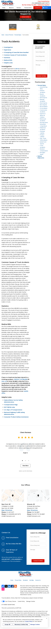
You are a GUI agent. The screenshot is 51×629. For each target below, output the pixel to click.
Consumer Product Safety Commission (16, 417)
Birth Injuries (43, 97)
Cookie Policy (21, 601)
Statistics (7, 57)
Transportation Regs (11, 404)
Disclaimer (25, 580)
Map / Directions (7, 510)
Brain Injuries (43, 103)
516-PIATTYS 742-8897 (38, 514)
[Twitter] (6, 586)
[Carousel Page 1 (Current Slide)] (22, 460)
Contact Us (37, 7)
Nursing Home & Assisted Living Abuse (44, 124)
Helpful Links (8, 63)
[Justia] (12, 586)
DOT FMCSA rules (9, 407)
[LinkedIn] (9, 586)
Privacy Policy (18, 580)
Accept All (7, 624)
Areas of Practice (9, 34)
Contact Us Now (25, 16)
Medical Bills (8, 60)
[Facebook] (3, 586)
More (46, 7)
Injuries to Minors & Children (42, 115)
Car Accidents (43, 108)
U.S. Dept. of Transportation (13, 410)
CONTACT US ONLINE (20, 379)
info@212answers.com (8, 516)
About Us (11, 7)
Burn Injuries (43, 104)
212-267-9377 (10, 512)
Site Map (31, 580)
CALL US (4, 381)
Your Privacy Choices (10, 601)
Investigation (8, 47)
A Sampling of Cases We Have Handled (16, 52)
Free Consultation (43, 1)
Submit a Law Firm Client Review (25, 471)
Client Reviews (25, 432)
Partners (19, 7)
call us (17, 68)
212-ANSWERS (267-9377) (40, 3)
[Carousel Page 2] (25, 460)
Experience (7, 50)
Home (3, 7)
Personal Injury (17, 34)
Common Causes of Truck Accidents (15, 55)
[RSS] (15, 586)
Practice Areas (28, 7)
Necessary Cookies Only (21, 624)
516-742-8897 (35, 512)
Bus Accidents (43, 106)
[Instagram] (3, 589)
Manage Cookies (30, 601)
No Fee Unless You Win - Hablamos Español (35, 5)
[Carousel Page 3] (28, 460)
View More (25, 465)
